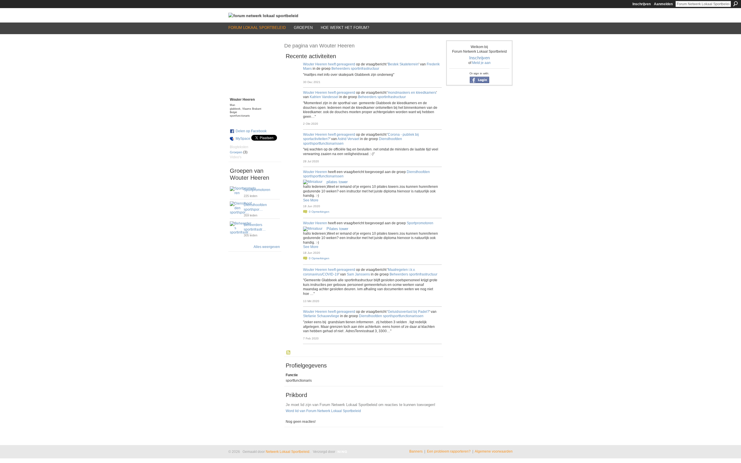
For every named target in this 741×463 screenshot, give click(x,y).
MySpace (243, 139)
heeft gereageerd (341, 64)
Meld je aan (481, 63)
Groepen (236, 152)
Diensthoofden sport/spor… (255, 207)
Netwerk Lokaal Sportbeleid (287, 452)
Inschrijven (641, 4)
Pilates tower (337, 229)
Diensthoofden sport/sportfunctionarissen (391, 316)
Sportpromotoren (257, 190)
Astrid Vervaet (348, 139)
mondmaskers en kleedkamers (412, 93)
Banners (416, 451)
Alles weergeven (267, 247)
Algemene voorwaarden (494, 451)
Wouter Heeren (315, 64)
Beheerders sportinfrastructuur (355, 69)
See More (310, 200)
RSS (288, 352)
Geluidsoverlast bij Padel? (408, 312)
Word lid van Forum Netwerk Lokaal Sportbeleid (323, 411)
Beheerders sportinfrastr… (255, 227)
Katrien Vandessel (324, 97)
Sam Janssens (358, 274)
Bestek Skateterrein (403, 64)
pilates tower (337, 182)
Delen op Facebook (251, 131)
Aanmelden (663, 4)
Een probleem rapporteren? (449, 451)
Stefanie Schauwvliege (321, 316)
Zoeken (735, 3)
